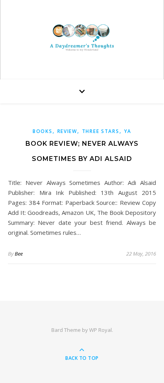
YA (127, 131)
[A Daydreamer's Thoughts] (82, 38)
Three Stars (100, 131)
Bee (19, 253)
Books (43, 131)
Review (67, 131)
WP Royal (100, 329)
